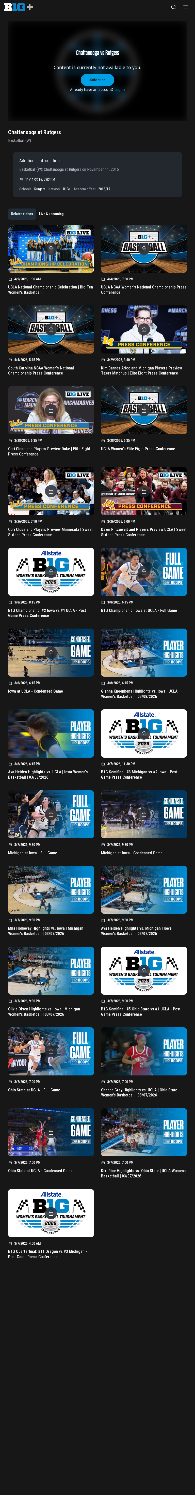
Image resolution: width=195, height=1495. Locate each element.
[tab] (22, 214)
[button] (174, 7)
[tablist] (37, 214)
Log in (120, 89)
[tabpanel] (97, 744)
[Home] (18, 7)
